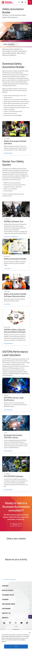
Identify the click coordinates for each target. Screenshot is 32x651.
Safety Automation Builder (9, 239)
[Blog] (27, 622)
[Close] (30, 632)
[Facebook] (10, 622)
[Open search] (19, 2)
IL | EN (16, 626)
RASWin (5, 194)
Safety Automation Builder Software (12, 122)
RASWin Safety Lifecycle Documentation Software (13, 311)
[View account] (25, 2)
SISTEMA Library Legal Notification (12, 378)
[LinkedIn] (4, 622)
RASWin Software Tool (8, 202)
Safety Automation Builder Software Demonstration (12, 276)
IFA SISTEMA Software (8, 457)
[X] (15, 622)
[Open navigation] (30, 2)
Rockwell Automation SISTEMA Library (13, 416)
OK (16, 646)
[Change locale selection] (22, 2)
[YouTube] (21, 622)
